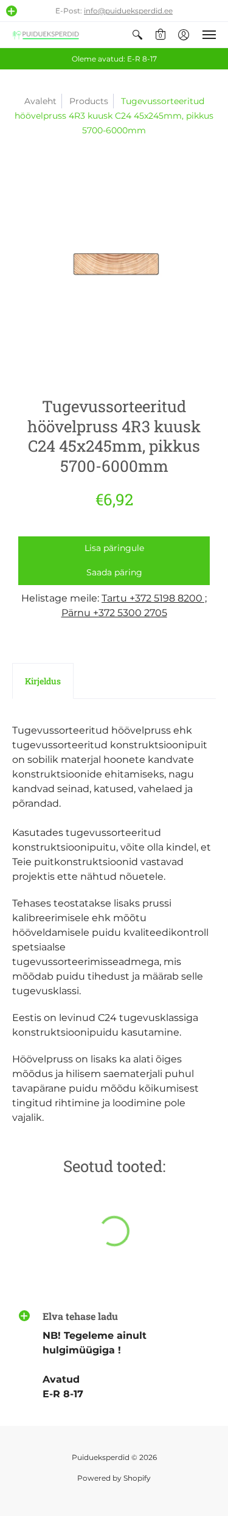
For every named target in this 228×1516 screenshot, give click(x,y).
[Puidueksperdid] (45, 34)
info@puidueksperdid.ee (128, 10)
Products (88, 101)
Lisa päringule (114, 547)
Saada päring (114, 572)
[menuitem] (137, 34)
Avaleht (40, 101)
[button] (11, 10)
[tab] (43, 681)
